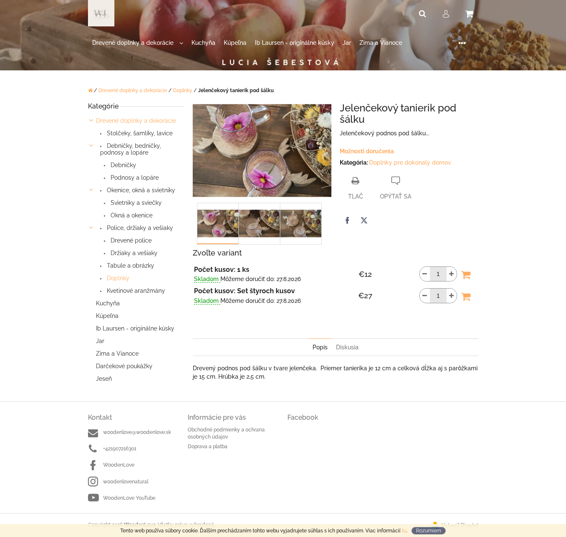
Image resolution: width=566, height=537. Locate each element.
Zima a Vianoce (117, 353)
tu (404, 531)
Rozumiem (428, 531)
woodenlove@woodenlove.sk (137, 432)
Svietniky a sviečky (135, 202)
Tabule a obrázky (129, 265)
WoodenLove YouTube (129, 498)
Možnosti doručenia (367, 151)
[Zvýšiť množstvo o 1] (452, 274)
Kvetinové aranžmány (135, 290)
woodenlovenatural (125, 482)
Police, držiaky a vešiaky (139, 228)
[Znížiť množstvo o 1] (425, 274)
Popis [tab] (320, 347)
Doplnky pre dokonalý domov (410, 162)
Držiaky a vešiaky (133, 253)
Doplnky (117, 278)
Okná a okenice (130, 215)
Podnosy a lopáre (134, 177)
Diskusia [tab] (347, 347)
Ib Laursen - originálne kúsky (135, 328)
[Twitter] (364, 220)
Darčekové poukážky (124, 366)
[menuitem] (137, 42)
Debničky (122, 165)
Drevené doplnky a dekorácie (136, 120)
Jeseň (104, 378)
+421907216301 (119, 449)
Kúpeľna (107, 315)
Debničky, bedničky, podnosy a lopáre (130, 149)
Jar (100, 341)
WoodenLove (118, 465)
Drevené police (130, 240)
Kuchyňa (108, 303)
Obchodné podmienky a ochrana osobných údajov (226, 433)
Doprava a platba (207, 446)
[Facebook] (347, 220)
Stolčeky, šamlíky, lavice (139, 133)
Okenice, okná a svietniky (140, 190)
